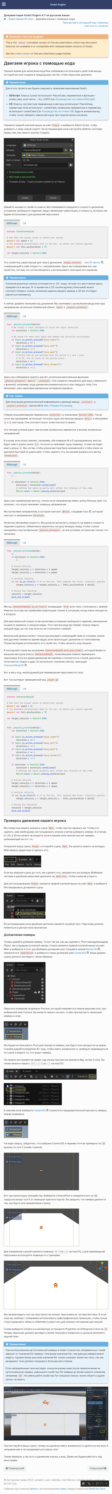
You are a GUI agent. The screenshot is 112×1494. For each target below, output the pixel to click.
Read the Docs (97, 1488)
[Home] (5, 19)
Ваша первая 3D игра (21, 18)
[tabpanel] (56, 242)
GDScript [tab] (12, 223)
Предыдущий (16, 1468)
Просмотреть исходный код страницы (85, 22)
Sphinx (33, 1488)
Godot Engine (58, 4)
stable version (22, 53)
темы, (63, 1488)
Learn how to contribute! (96, 26)
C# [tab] (24, 223)
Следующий (97, 1468)
